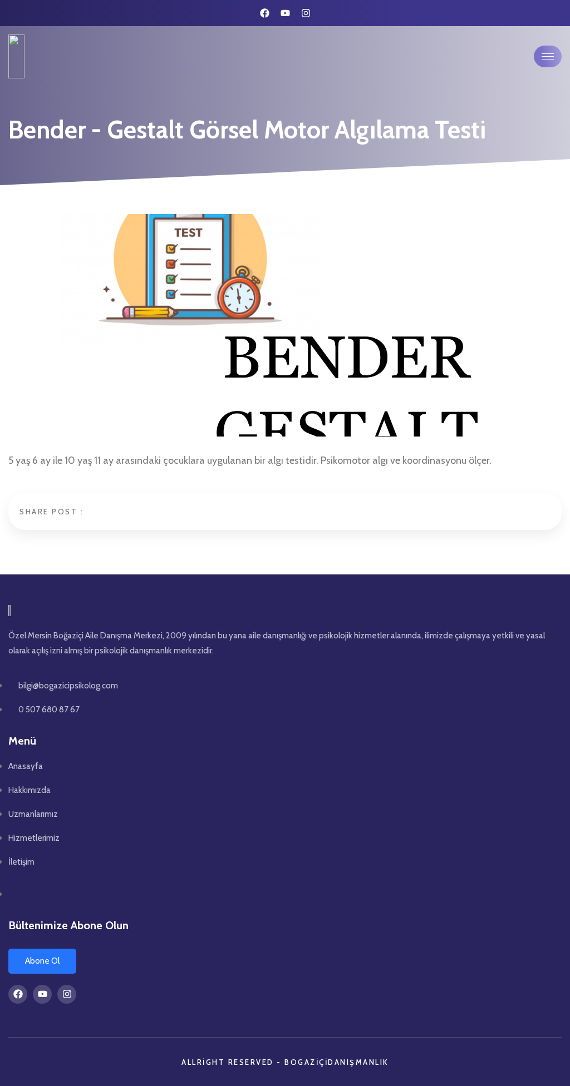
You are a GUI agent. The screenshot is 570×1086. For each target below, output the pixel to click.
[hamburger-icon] (548, 56)
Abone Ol (42, 961)
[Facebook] (264, 13)
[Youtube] (285, 13)
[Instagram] (306, 13)
